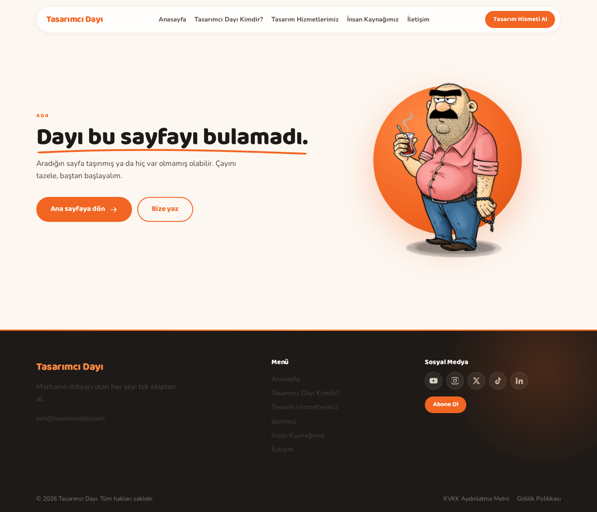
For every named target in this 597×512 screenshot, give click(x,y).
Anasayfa (172, 19)
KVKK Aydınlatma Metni (476, 498)
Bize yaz (165, 209)
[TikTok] (498, 380)
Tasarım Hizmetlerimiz (305, 19)
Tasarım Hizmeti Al (520, 19)
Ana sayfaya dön (78, 209)
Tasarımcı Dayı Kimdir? (228, 19)
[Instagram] (455, 380)
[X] (476, 380)
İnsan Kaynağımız (373, 19)
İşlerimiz (283, 421)
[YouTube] (433, 380)
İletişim (418, 19)
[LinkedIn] (519, 380)
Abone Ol (445, 404)
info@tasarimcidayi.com (70, 418)
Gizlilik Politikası (539, 498)
